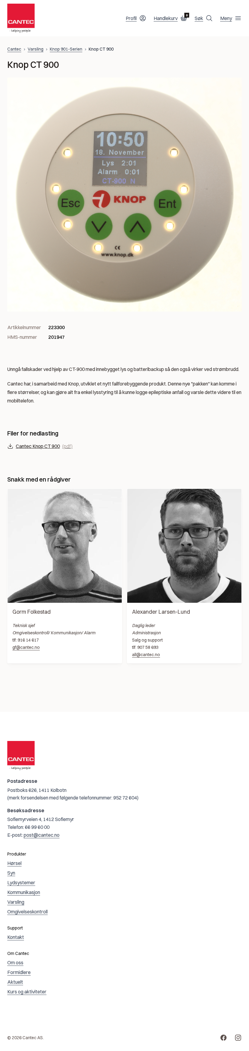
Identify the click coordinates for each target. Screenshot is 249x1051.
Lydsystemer (21, 882)
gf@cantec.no (26, 647)
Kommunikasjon (23, 892)
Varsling (35, 49)
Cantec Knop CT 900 (44, 446)
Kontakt (15, 937)
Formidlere (19, 972)
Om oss (15, 962)
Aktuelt (15, 982)
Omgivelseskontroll (27, 912)
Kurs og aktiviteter (26, 992)
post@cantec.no (42, 835)
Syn (11, 873)
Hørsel (14, 863)
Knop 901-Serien (66, 49)
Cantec (14, 49)
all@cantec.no (146, 654)
